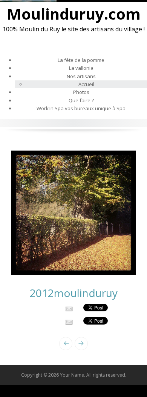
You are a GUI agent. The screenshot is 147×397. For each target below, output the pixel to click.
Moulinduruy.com (74, 13)
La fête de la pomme (81, 60)
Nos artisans (81, 76)
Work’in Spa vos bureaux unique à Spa (81, 108)
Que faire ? (81, 100)
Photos (81, 92)
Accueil (86, 84)
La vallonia (81, 68)
